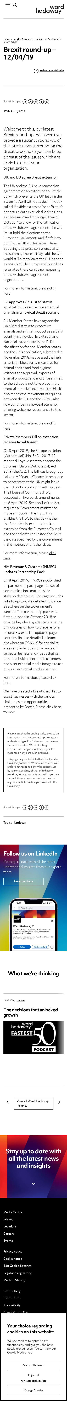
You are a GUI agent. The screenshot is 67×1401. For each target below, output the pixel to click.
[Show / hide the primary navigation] (7, 4)
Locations (10, 1227)
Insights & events (22, 39)
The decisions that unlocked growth (30, 1013)
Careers (8, 1234)
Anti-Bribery (12, 1291)
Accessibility (12, 1305)
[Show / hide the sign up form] (33, 1184)
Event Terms (12, 1298)
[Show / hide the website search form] (15, 5)
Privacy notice (13, 1252)
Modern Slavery (14, 1280)
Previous (7, 1102)
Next (59, 1102)
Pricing (8, 1219)
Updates (39, 39)
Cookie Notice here (19, 1353)
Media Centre (12, 1212)
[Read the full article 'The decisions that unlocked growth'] (33, 1037)
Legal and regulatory (17, 1273)
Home (6, 39)
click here (53, 707)
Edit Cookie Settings (17, 1266)
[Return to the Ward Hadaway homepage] (50, 9)
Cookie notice (12, 1259)
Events (8, 1241)
